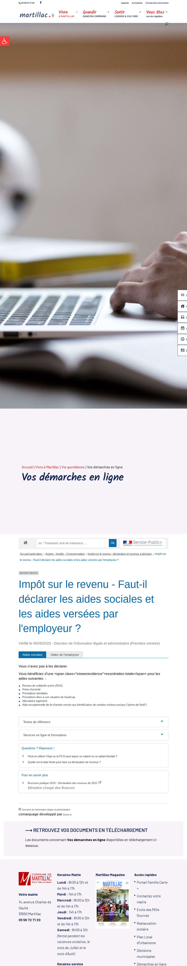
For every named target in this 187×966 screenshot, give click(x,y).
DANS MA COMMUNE (94, 14)
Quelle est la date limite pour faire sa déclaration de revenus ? (64, 762)
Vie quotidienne (73, 467)
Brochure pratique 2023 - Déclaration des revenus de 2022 (63, 783)
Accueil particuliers (31, 553)
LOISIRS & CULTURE (126, 14)
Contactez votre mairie (157, 3)
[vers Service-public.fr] (143, 543)
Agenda (125, 3)
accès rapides (155, 14)
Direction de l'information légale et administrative (46, 809)
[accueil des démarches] (25, 542)
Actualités (137, 3)
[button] (4, 41)
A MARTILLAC (67, 14)
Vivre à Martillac (47, 467)
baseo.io (67, 814)
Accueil (27, 467)
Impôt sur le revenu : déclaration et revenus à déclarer (120, 553)
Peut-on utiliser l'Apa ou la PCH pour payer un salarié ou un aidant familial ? (72, 756)
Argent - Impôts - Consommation (65, 553)
